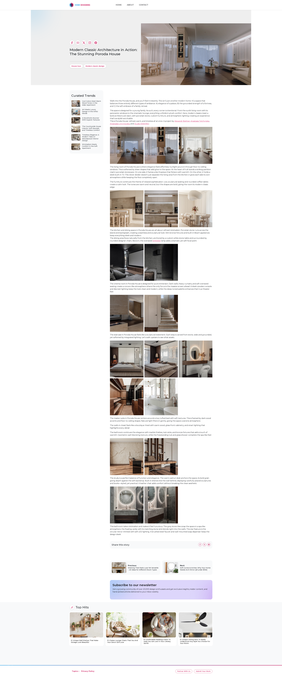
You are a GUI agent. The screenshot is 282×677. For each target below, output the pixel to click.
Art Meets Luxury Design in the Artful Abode (90, 111)
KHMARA (157, 241)
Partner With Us (183, 671)
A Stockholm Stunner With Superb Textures (91, 119)
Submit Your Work (203, 671)
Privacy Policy (87, 671)
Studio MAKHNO (141, 124)
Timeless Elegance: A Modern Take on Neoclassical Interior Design (90, 138)
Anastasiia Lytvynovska (120, 124)
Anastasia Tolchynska (200, 121)
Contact (143, 5)
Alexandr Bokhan (182, 121)
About (130, 5)
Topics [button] (75, 671)
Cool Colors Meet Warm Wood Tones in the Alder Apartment (91, 103)
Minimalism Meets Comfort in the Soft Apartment (89, 146)
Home (119, 5)
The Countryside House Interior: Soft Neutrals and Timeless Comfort (91, 128)
